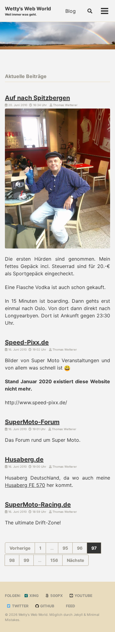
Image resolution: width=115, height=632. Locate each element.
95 (65, 548)
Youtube (83, 595)
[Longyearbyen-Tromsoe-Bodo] (57, 179)
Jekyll (78, 614)
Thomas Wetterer (65, 105)
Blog (70, 11)
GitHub (46, 606)
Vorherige (20, 548)
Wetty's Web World (28, 10)
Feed (70, 606)
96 (79, 548)
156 (54, 560)
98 (12, 560)
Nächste (75, 560)
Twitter (20, 606)
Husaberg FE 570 (25, 485)
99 (26, 560)
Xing (34, 595)
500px (56, 595)
